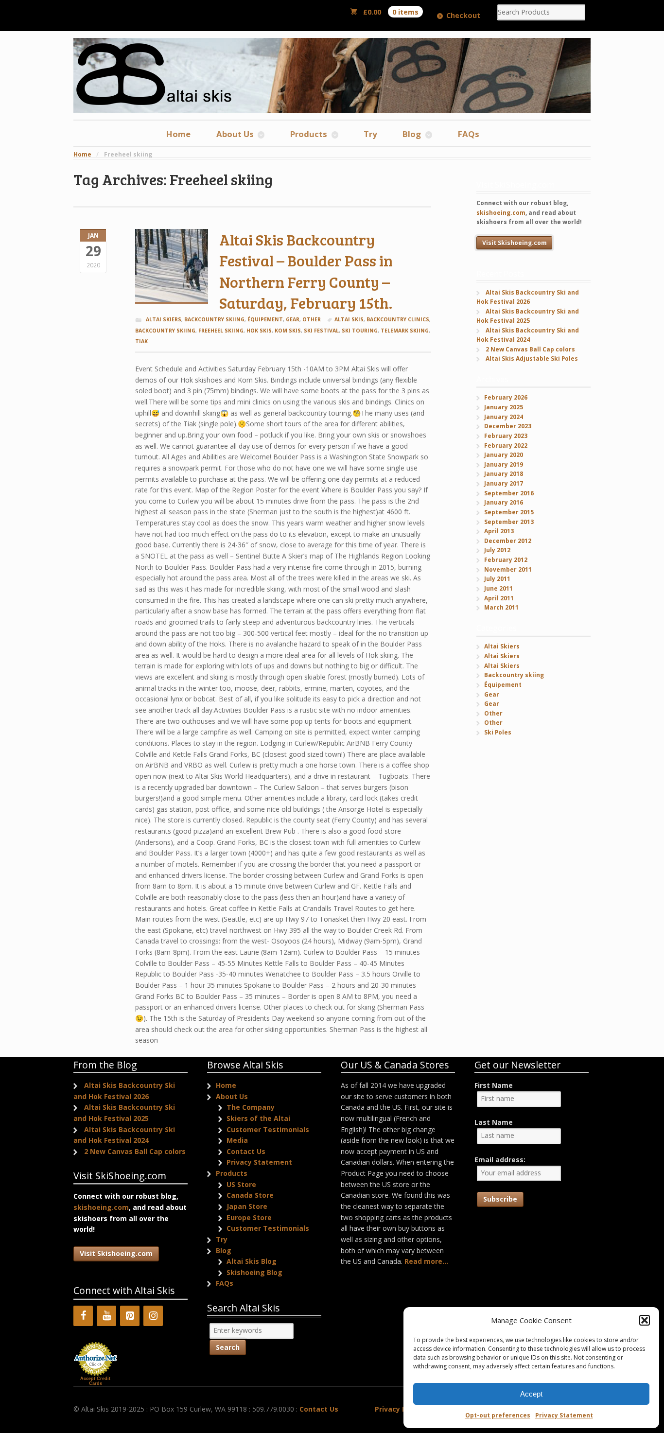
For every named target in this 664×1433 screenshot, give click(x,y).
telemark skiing (405, 330)
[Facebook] (83, 1316)
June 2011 (498, 588)
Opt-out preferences (497, 1415)
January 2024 (503, 417)
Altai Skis (349, 319)
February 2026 (505, 397)
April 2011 (499, 598)
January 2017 (503, 483)
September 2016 (509, 493)
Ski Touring (360, 330)
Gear (292, 319)
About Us (235, 134)
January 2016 (503, 502)
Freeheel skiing (221, 330)
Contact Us (246, 1151)
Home (178, 134)
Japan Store (247, 1206)
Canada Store (250, 1195)
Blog (411, 134)
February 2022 (505, 445)
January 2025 (503, 407)
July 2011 (497, 579)
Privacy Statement (564, 1415)
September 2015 (509, 512)
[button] (644, 1320)
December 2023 (507, 426)
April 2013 (499, 531)
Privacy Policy (398, 1409)
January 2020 (503, 455)
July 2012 (497, 550)
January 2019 (503, 464)
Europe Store (249, 1217)
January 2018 (503, 474)
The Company (251, 1107)
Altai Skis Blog (252, 1261)
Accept (531, 1394)
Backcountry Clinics (398, 319)
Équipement (265, 319)
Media (237, 1140)
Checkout (463, 15)
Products (308, 134)
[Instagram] (153, 1316)
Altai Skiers (163, 319)
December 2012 (507, 541)
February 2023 (505, 436)
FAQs (468, 134)
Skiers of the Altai (258, 1118)
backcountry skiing (165, 330)
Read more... (426, 1261)
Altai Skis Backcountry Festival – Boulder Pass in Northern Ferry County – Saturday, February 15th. (306, 271)
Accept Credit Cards (95, 1381)
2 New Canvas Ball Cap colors (530, 349)
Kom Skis (288, 330)
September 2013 (509, 522)
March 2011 (501, 607)
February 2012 (505, 560)
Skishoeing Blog (254, 1272)
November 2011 (508, 569)
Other (311, 319)
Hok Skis (259, 330)
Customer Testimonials (268, 1129)
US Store (241, 1184)
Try (370, 134)
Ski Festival (321, 330)
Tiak (141, 341)
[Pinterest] (130, 1316)
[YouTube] (106, 1316)
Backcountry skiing (214, 319)
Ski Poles (497, 732)
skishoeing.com (500, 213)
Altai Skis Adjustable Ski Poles (532, 358)
